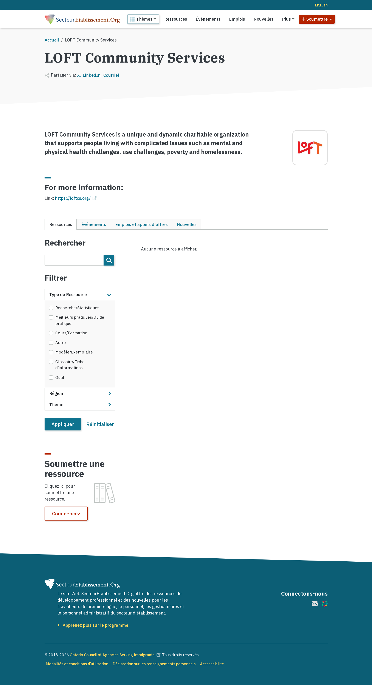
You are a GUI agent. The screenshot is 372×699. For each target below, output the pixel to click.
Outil (59, 377)
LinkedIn (92, 75)
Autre (60, 342)
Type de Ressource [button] (68, 294)
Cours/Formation (71, 332)
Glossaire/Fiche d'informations (70, 364)
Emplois (237, 19)
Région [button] (56, 393)
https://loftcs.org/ (73, 198)
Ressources (175, 19)
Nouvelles (263, 19)
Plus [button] (286, 19)
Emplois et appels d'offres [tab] (141, 224)
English (321, 5)
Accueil (52, 40)
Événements (208, 19)
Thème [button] (56, 404)
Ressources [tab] (60, 224)
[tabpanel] (80, 334)
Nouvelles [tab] (187, 224)
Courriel (111, 75)
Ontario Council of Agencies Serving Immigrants (112, 654)
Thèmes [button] (144, 19)
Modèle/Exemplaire (74, 352)
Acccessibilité (212, 663)
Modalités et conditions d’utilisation (77, 663)
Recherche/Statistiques (77, 307)
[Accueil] (82, 19)
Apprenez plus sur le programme (95, 625)
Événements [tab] (93, 224)
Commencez (66, 513)
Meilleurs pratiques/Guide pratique (79, 320)
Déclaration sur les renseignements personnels (154, 663)
